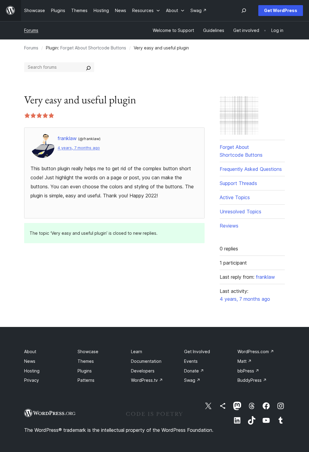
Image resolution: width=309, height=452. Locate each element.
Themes (86, 361)
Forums (31, 30)
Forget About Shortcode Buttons (93, 47)
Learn (136, 351)
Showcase (88, 351)
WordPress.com (255, 351)
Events (191, 361)
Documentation (146, 361)
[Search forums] (88, 67)
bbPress (248, 370)
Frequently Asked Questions (251, 169)
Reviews (229, 226)
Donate (194, 370)
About (30, 351)
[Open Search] (243, 10)
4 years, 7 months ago (79, 148)
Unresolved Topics (240, 212)
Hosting (32, 370)
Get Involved (197, 351)
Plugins (85, 370)
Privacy (31, 380)
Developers (142, 370)
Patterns (86, 380)
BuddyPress (252, 380)
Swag (192, 380)
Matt (244, 361)
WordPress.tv (147, 380)
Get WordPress (280, 10)
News (29, 361)
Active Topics (235, 197)
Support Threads (238, 183)
